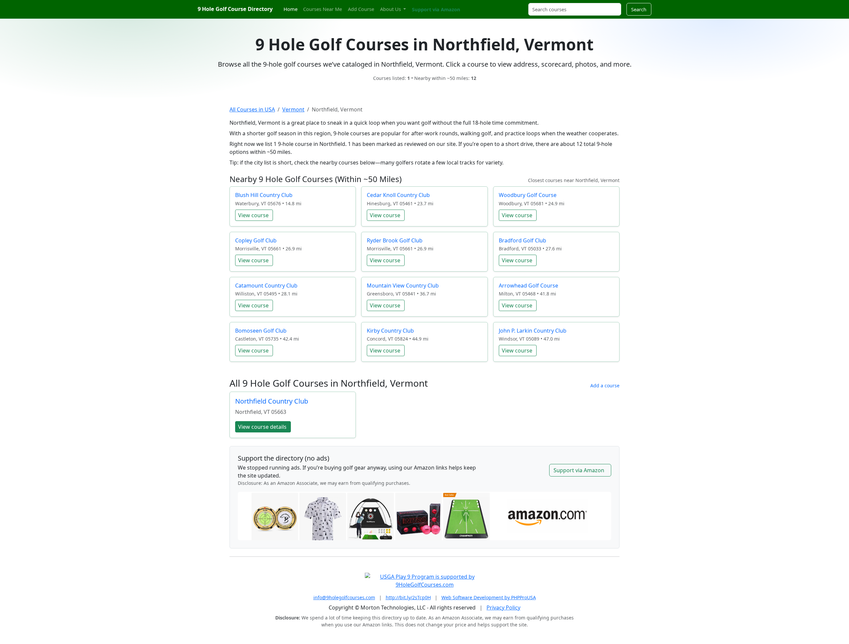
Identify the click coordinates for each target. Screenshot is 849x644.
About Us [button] (391, 9)
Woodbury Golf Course (527, 195)
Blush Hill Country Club (264, 195)
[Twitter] (468, 5)
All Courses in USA (252, 109)
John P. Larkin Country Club (532, 330)
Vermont (293, 109)
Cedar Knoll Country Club (398, 195)
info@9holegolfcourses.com (344, 597)
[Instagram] (473, 5)
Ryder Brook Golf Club (395, 240)
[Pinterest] (479, 5)
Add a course (605, 385)
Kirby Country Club (390, 330)
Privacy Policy (503, 607)
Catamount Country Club (266, 285)
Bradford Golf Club (522, 240)
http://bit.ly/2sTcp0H (408, 597)
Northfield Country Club (271, 401)
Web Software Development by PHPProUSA (488, 597)
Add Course (361, 9)
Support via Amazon (436, 9)
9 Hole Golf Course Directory (235, 9)
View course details (262, 426)
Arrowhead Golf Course (528, 285)
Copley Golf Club (256, 240)
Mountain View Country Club (403, 285)
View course (253, 215)
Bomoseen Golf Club (261, 330)
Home (290, 9)
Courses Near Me (322, 9)
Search (638, 9)
